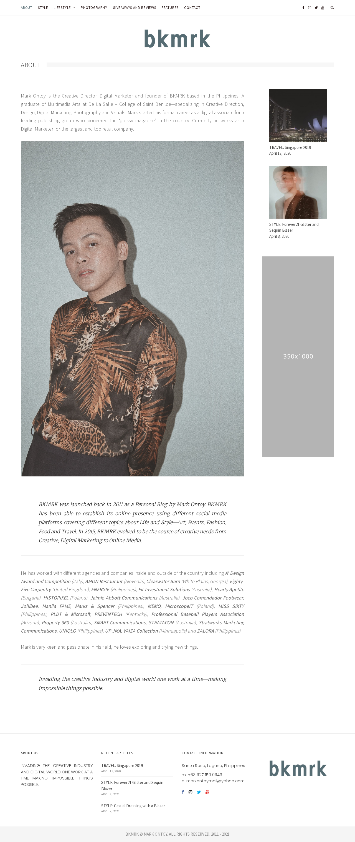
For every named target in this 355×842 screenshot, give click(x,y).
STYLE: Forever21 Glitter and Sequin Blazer (132, 785)
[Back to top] (337, 825)
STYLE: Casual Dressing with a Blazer (133, 805)
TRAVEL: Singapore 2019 (122, 765)
